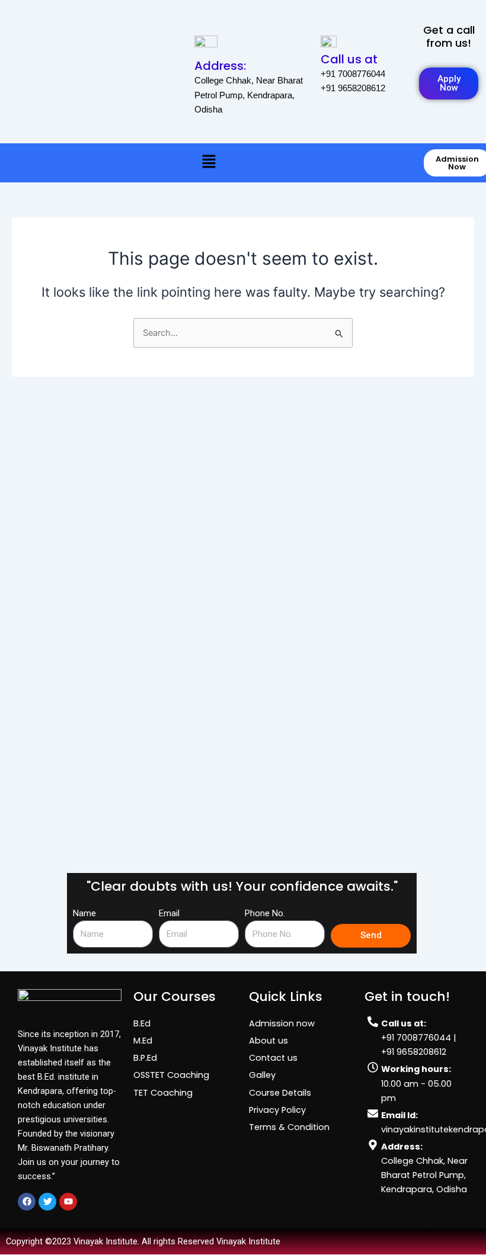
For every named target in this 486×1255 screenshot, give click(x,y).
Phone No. (265, 913)
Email (169, 913)
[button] (208, 162)
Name (84, 913)
